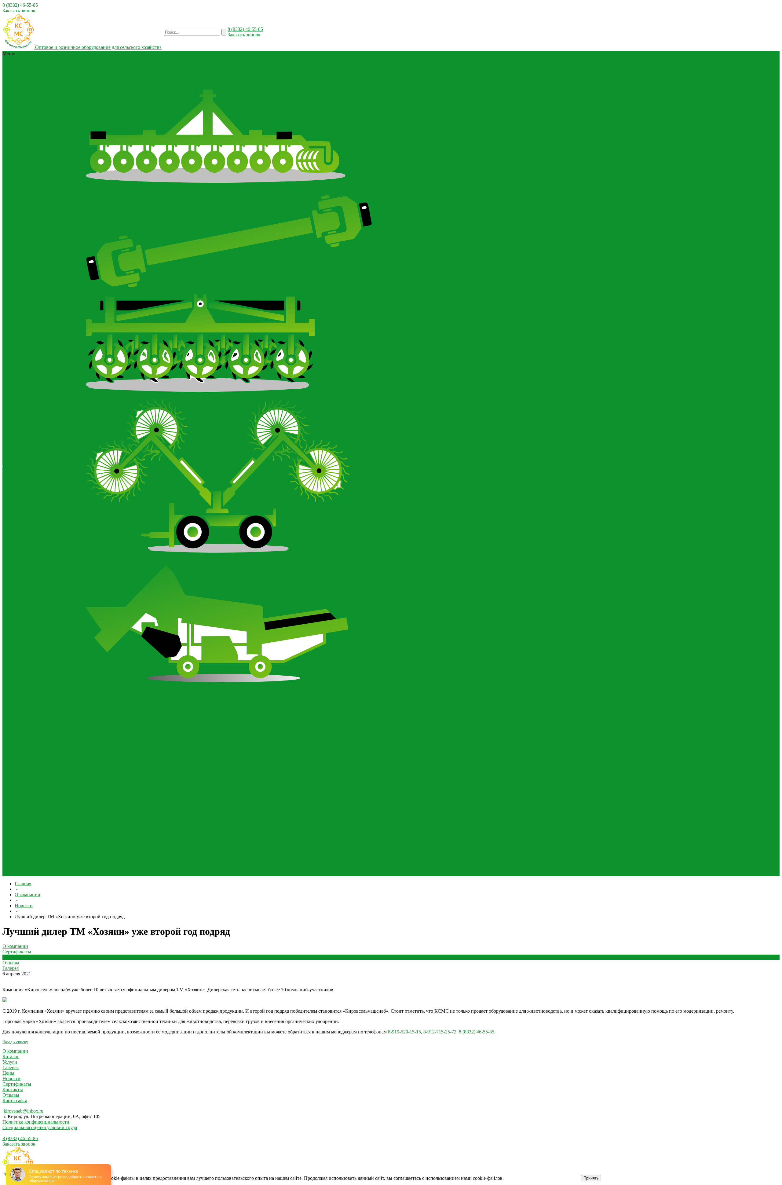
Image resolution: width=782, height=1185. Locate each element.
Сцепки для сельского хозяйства (207, 801)
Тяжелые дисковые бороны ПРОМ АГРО (285, 192)
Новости (69, 460)
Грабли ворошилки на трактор (117, 556)
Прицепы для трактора (302, 81)
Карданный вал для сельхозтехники (208, 64)
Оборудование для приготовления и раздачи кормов (140, 763)
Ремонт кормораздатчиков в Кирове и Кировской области (497, 447)
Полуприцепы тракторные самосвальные (129, 818)
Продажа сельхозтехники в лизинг (494, 466)
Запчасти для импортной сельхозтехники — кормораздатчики (150, 862)
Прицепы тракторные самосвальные (142, 823)
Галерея (29, 466)
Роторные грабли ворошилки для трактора (236, 562)
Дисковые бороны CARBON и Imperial (126, 192)
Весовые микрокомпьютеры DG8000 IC (127, 702)
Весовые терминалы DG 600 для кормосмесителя (221, 702)
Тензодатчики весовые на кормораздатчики (303, 70)
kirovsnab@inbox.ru (23, 1110)
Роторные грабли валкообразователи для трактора (138, 562)
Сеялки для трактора (177, 81)
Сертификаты (44, 460)
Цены (8, 1073)
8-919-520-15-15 (404, 1031)
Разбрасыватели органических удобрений (182, 86)
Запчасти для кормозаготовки (247, 862)
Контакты (710, 466)
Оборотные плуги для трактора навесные (129, 801)
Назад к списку (15, 1042)
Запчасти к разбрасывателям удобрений (193, 867)
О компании (16, 460)
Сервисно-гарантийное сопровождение (499, 460)
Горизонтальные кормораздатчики (235, 768)
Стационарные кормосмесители (176, 774)
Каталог (10, 1056)
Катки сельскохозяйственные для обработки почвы (139, 730)
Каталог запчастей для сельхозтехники (267, 86)
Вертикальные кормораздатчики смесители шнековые (142, 768)
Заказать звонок (18, 10)
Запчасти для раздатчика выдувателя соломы (408, 419)
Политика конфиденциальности (35, 1121)
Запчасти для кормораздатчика (311, 862)
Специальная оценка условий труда (39, 1127)
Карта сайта (14, 1100)
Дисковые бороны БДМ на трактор (204, 192)
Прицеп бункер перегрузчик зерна (209, 818)
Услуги (9, 1062)
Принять (591, 1178)
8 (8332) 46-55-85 (20, 5)
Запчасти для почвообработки (117, 873)
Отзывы (11, 466)
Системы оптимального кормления (219, 70)
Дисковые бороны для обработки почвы (128, 64)
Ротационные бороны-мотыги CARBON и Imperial (300, 64)
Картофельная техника (158, 70)
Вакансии (731, 466)
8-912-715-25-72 (439, 1031)
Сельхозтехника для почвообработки (238, 81)
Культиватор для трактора (275, 75)
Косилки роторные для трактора (213, 75)
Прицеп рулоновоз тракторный (279, 818)
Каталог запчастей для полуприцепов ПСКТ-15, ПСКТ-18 (297, 867)
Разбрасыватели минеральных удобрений (129, 834)
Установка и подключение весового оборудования (497, 452)
